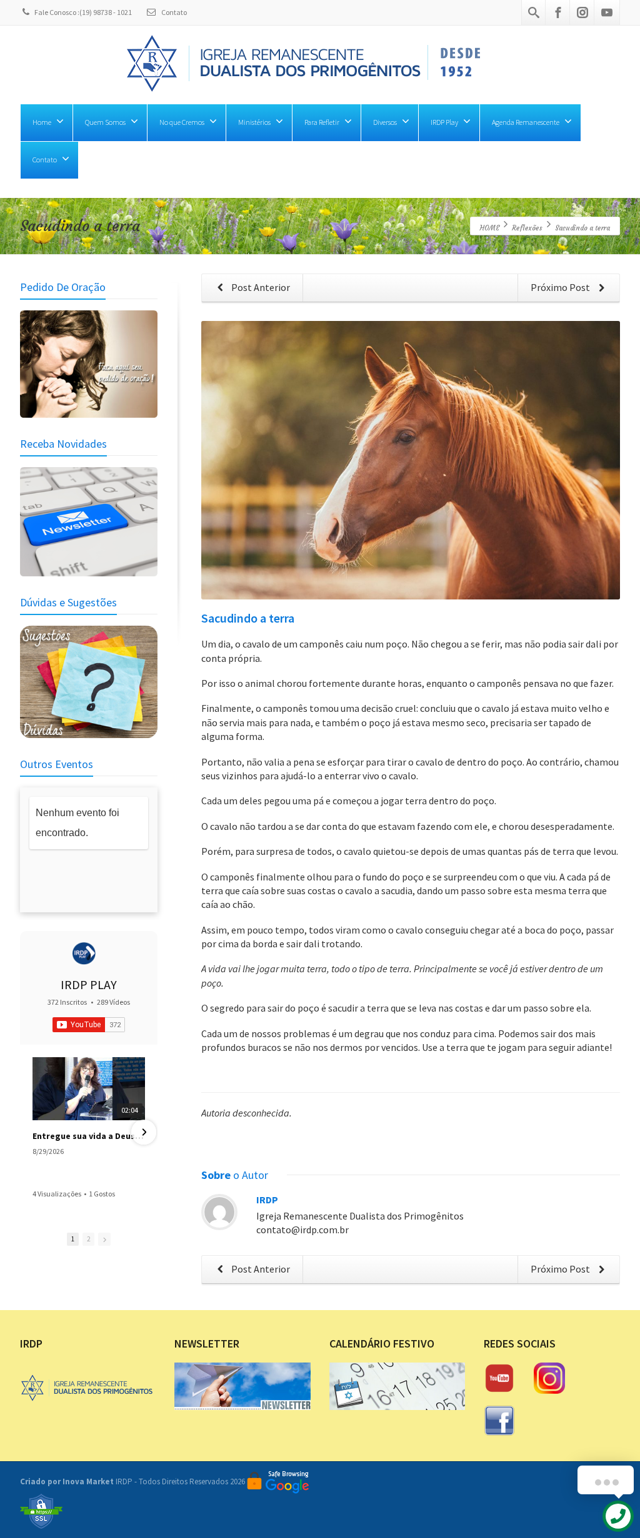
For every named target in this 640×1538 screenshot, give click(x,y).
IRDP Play (444, 122)
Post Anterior (259, 287)
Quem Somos (105, 122)
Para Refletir (321, 122)
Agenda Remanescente (525, 122)
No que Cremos (181, 122)
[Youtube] (606, 12)
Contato (173, 12)
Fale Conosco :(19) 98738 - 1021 (83, 12)
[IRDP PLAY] (83, 953)
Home (41, 122)
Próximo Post (561, 287)
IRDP (267, 1199)
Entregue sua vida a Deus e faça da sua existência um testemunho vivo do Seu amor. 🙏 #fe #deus (88, 1135)
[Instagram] (582, 12)
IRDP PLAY (89, 984)
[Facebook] (558, 12)
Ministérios (254, 122)
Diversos (385, 122)
